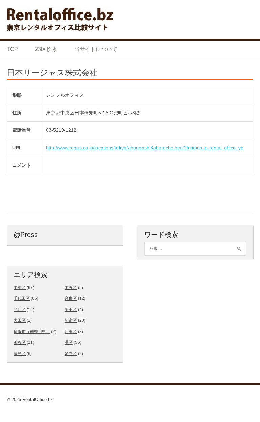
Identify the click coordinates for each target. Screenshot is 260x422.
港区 (69, 342)
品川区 (20, 309)
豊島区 (20, 353)
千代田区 (22, 298)
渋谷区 (20, 342)
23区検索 (46, 49)
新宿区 (71, 320)
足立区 (71, 353)
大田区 (20, 320)
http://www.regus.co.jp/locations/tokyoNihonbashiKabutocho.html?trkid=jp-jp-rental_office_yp (144, 147)
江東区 (71, 331)
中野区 (71, 287)
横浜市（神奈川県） (32, 331)
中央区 (20, 287)
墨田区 (71, 309)
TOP (12, 49)
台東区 (71, 298)
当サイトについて (95, 49)
